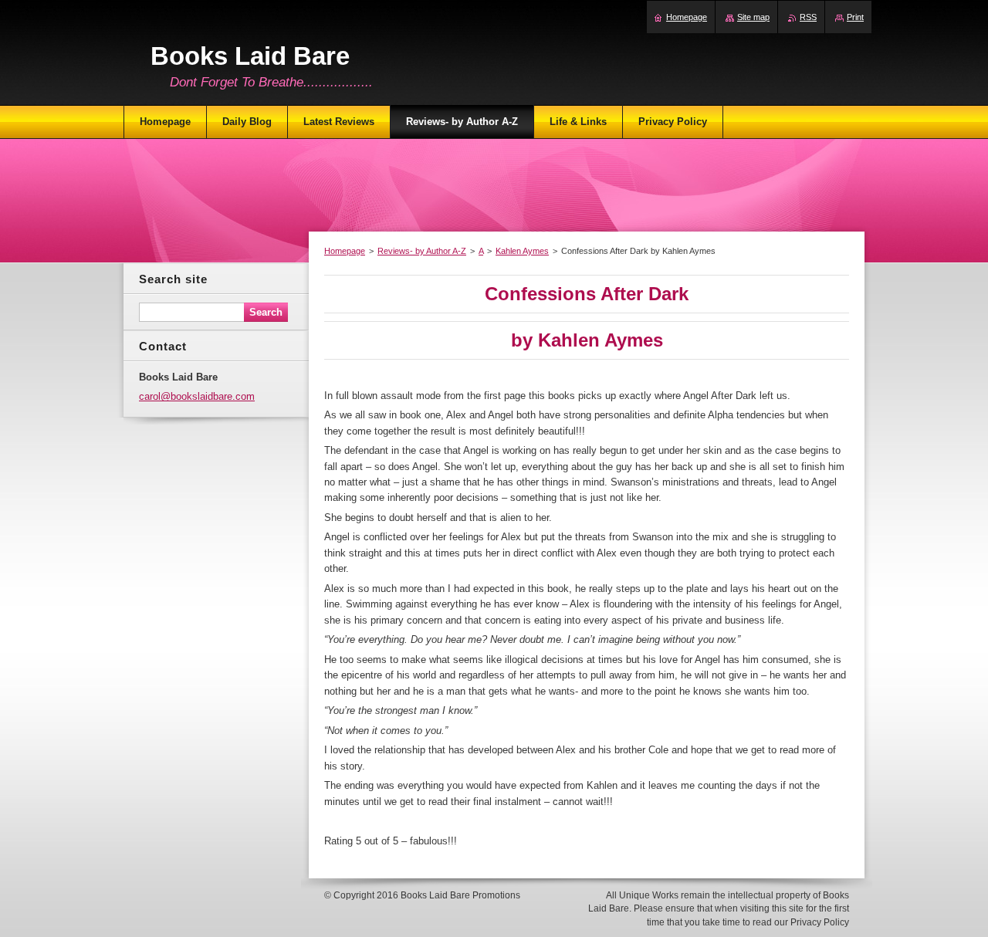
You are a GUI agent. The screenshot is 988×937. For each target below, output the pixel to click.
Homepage (344, 250)
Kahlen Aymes (522, 250)
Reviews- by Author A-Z (421, 250)
